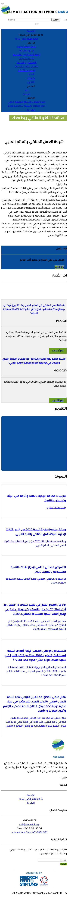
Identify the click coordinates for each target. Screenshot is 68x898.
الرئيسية (31, 31)
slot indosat (40, 236)
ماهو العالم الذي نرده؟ (26, 39)
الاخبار (31, 74)
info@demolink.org (29, 825)
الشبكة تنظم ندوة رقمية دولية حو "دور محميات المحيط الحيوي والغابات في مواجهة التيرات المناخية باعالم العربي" (34, 361)
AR (65, 20)
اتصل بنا (30, 110)
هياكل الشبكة (26, 59)
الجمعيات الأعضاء (26, 71)
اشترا (63, 864)
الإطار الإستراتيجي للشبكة (26, 55)
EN (37, 24)
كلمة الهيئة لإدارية (26, 47)
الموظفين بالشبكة (26, 63)
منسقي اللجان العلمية (26, 67)
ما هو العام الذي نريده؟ (31, 799)
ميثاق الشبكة (26, 51)
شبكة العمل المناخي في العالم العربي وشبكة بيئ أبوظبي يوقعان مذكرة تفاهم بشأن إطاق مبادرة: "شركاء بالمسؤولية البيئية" (34, 309)
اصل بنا (31, 803)
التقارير (30, 82)
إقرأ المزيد (59, 267)
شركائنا (31, 78)
